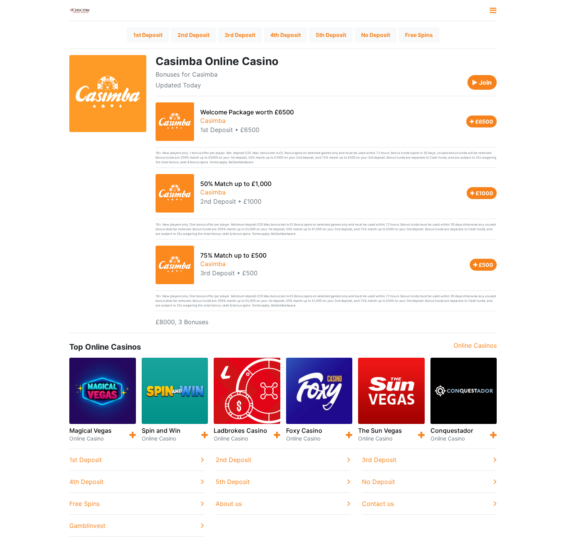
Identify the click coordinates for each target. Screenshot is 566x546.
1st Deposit (147, 35)
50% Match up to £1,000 (235, 184)
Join (484, 82)
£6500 (483, 121)
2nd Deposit (193, 35)
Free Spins (419, 35)
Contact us (378, 503)
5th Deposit (331, 35)
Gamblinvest (87, 525)
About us (229, 503)
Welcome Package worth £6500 (247, 112)
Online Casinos (475, 345)
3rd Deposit (239, 35)
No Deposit (375, 35)
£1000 (483, 193)
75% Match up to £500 (233, 255)
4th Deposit (285, 35)
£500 (485, 264)
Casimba (213, 120)
